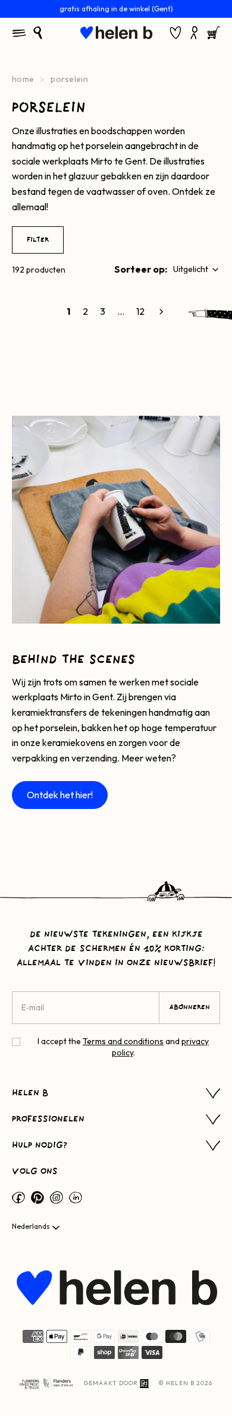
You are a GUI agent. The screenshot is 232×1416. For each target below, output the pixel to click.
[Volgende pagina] (161, 312)
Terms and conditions (123, 1041)
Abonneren (189, 1007)
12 (140, 311)
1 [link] (69, 311)
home (23, 79)
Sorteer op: (140, 269)
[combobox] (196, 270)
